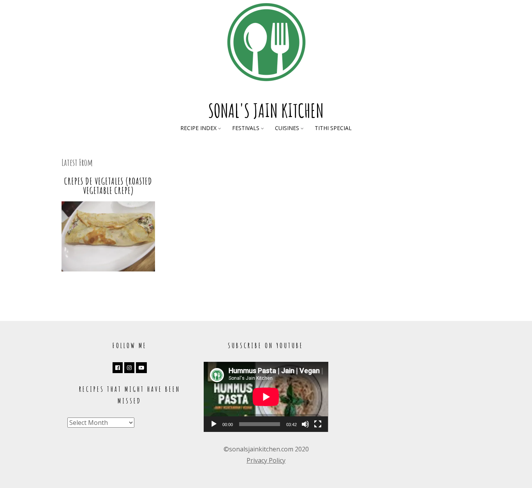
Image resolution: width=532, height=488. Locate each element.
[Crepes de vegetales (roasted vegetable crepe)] (108, 269)
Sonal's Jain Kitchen (266, 110)
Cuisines (287, 128)
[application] (266, 397)
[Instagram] (129, 367)
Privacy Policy (266, 460)
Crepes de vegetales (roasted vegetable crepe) (108, 185)
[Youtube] (141, 367)
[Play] (214, 424)
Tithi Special (333, 128)
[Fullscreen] (318, 424)
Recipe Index (198, 128)
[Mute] (305, 424)
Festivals (245, 128)
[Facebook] (118, 367)
